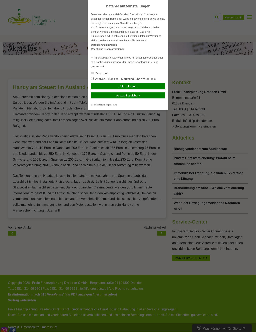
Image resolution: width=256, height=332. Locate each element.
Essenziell (101, 73)
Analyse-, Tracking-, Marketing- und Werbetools (125, 78)
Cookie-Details (98, 105)
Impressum (111, 105)
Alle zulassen (128, 86)
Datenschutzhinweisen (104, 45)
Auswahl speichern (128, 95)
